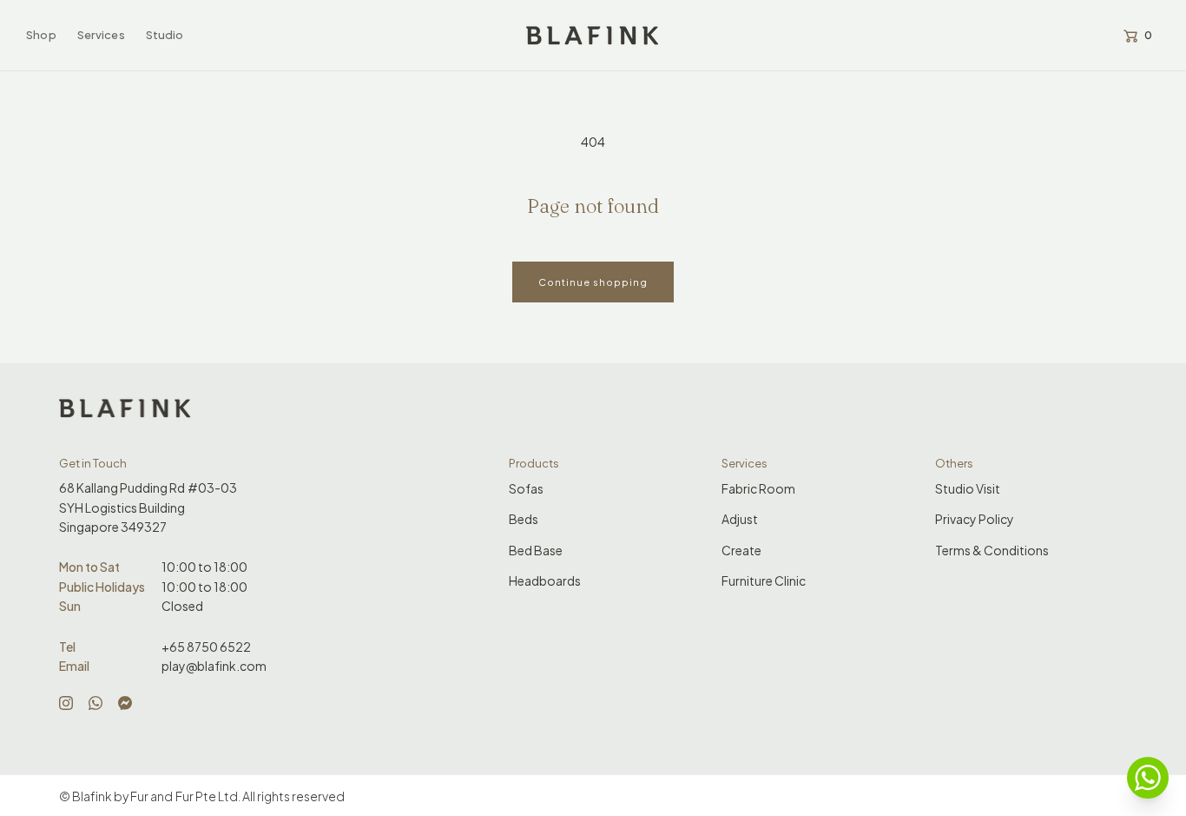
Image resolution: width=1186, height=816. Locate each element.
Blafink (92, 796)
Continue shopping (593, 282)
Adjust (739, 519)
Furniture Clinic (763, 580)
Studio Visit (967, 488)
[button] (41, 35)
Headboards (545, 580)
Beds (523, 519)
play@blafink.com (214, 665)
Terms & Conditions (992, 550)
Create (741, 550)
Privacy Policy (974, 519)
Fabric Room (758, 488)
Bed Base (536, 550)
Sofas (526, 488)
